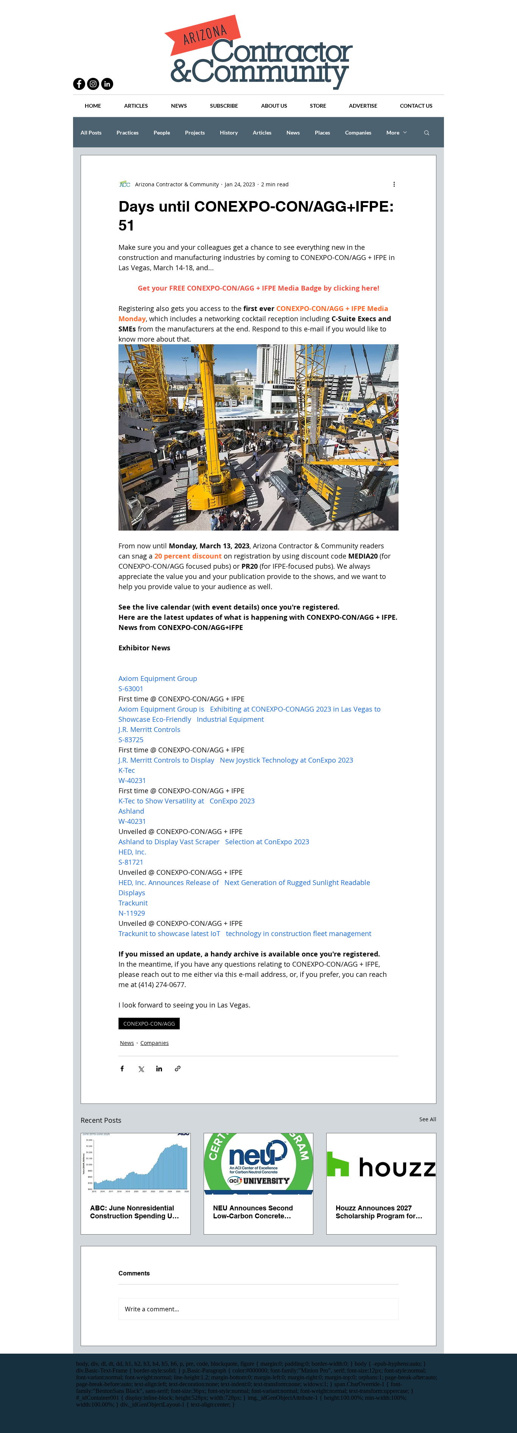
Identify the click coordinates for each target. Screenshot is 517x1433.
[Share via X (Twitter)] (140, 1068)
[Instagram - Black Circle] (93, 84)
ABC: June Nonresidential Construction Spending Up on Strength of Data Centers (135, 1212)
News (293, 132)
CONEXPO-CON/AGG (149, 1023)
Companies (358, 132)
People (162, 132)
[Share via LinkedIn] (159, 1068)
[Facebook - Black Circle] (79, 84)
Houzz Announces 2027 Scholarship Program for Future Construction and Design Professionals (376, 1212)
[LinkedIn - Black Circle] (107, 84)
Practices (128, 132)
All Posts (91, 132)
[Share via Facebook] (122, 1068)
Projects (195, 132)
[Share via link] (177, 1068)
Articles (262, 132)
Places (322, 132)
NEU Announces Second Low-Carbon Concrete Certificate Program (253, 1212)
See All (427, 1119)
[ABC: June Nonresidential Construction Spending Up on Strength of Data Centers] (135, 1164)
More (392, 132)
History (229, 132)
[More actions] (394, 184)
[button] (426, 132)
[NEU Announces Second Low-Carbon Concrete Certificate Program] (258, 1164)
